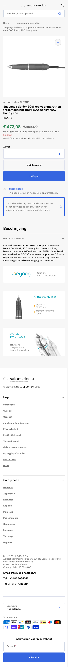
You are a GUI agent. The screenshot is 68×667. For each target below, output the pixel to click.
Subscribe (32, 657)
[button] (4, 5)
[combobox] (32, 13)
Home (6, 23)
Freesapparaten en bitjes (27, 23)
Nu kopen (33, 176)
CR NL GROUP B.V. (25, 386)
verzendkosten (22, 138)
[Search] (58, 13)
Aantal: (6, 147)
